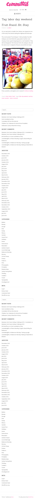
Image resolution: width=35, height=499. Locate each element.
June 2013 (4, 192)
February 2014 (5, 177)
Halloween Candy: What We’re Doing (11, 125)
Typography (5, 280)
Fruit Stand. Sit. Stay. (15, 25)
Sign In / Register (13, 10)
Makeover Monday (6, 252)
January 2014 (5, 179)
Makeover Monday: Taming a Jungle (20, 142)
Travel (13, 96)
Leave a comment (14, 98)
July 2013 (4, 190)
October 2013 (5, 185)
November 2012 (6, 205)
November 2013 (6, 183)
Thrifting (4, 273)
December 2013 (6, 181)
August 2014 (5, 164)
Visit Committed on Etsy (8, 119)
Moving (3, 254)
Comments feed (6, 293)
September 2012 (6, 209)
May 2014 (4, 170)
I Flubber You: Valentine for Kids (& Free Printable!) (14, 123)
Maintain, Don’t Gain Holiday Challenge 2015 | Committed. (16, 132)
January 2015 (5, 160)
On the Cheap (5, 256)
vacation (7, 98)
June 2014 (4, 168)
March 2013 (5, 198)
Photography (5, 265)
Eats (7, 96)
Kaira (12, 497)
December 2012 (6, 202)
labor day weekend (23, 96)
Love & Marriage (6, 250)
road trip (30, 96)
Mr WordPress (5, 136)
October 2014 (5, 162)
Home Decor (5, 243)
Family (10, 96)
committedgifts (5, 138)
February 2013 (5, 200)
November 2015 (6, 153)
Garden (4, 235)
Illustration (4, 245)
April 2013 (4, 196)
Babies (3, 222)
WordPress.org (5, 295)
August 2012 (5, 211)
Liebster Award (5, 248)
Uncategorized (5, 282)
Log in (3, 289)
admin (9, 28)
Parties (3, 258)
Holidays (4, 239)
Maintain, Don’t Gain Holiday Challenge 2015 (13, 117)
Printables (4, 267)
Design (3, 226)
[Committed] (17, 4)
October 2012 (5, 207)
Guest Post (4, 237)
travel (3, 98)
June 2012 (4, 215)
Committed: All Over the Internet (10, 121)
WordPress (30, 497)
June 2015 (4, 158)
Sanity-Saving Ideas (7, 271)
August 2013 (5, 187)
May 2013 (4, 194)
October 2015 (5, 156)
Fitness (3, 233)
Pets (3, 263)
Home (3, 241)
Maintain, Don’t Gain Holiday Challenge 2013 (13, 134)
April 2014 (4, 173)
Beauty (3, 224)
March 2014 (5, 175)
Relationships (5, 269)
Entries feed (5, 291)
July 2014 (4, 166)
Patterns (4, 260)
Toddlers (4, 275)
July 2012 (4, 213)
